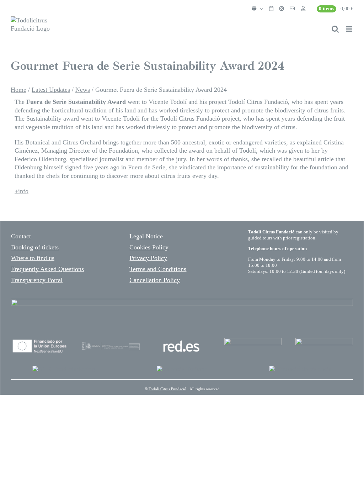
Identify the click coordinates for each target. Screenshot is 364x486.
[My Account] (303, 9)
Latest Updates (51, 89)
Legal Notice (146, 236)
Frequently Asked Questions (47, 269)
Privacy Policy (148, 258)
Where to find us (32, 258)
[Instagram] (282, 9)
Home (18, 89)
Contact (21, 236)
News (82, 89)
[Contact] (292, 9)
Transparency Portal (37, 280)
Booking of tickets (35, 247)
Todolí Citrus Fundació (167, 389)
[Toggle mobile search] (335, 29)
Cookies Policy (148, 247)
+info (21, 191)
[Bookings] (271, 9)
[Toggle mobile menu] (349, 29)
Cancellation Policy (154, 280)
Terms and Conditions (157, 269)
